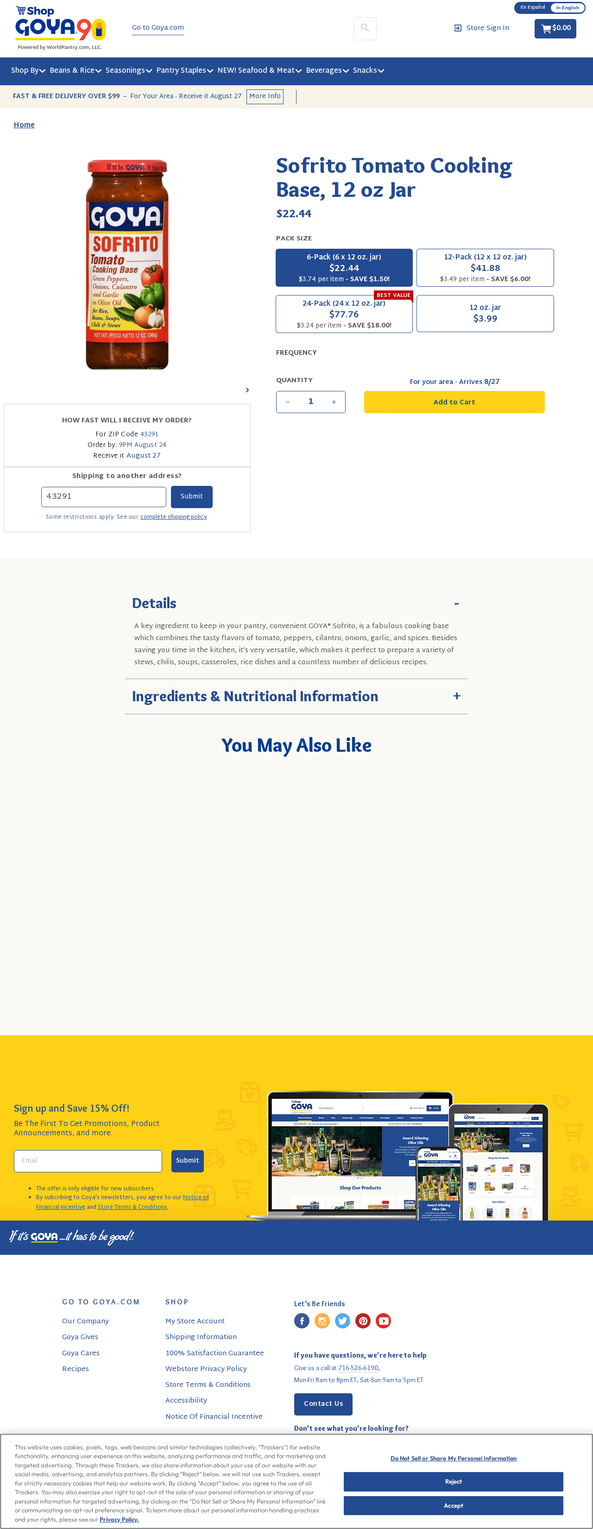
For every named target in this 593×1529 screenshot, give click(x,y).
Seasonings (125, 71)
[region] (296, 1481)
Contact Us (323, 1404)
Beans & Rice (72, 71)
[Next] (245, 389)
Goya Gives (80, 1337)
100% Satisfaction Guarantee (214, 1353)
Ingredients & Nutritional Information (296, 694)
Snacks (365, 71)
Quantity (294, 380)
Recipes (75, 1369)
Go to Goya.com (158, 28)
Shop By (24, 71)
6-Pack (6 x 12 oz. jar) (344, 268)
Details (296, 602)
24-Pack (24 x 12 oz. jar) (353, 314)
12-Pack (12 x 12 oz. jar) (485, 268)
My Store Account (195, 1321)
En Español (533, 7)
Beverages (324, 71)
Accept (453, 1505)
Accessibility (186, 1401)
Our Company (85, 1321)
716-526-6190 (358, 1368)
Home (24, 126)
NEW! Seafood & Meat (256, 71)
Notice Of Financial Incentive (214, 1417)
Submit (187, 1161)
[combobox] (74, 944)
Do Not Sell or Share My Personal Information (454, 1458)
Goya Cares (81, 1353)
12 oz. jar (485, 314)
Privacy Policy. (119, 1519)
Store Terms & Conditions (132, 1207)
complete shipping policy (173, 517)
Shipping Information (201, 1337)
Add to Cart (90, 971)
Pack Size (294, 239)
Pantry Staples (181, 71)
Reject (453, 1481)
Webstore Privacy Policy (206, 1369)
